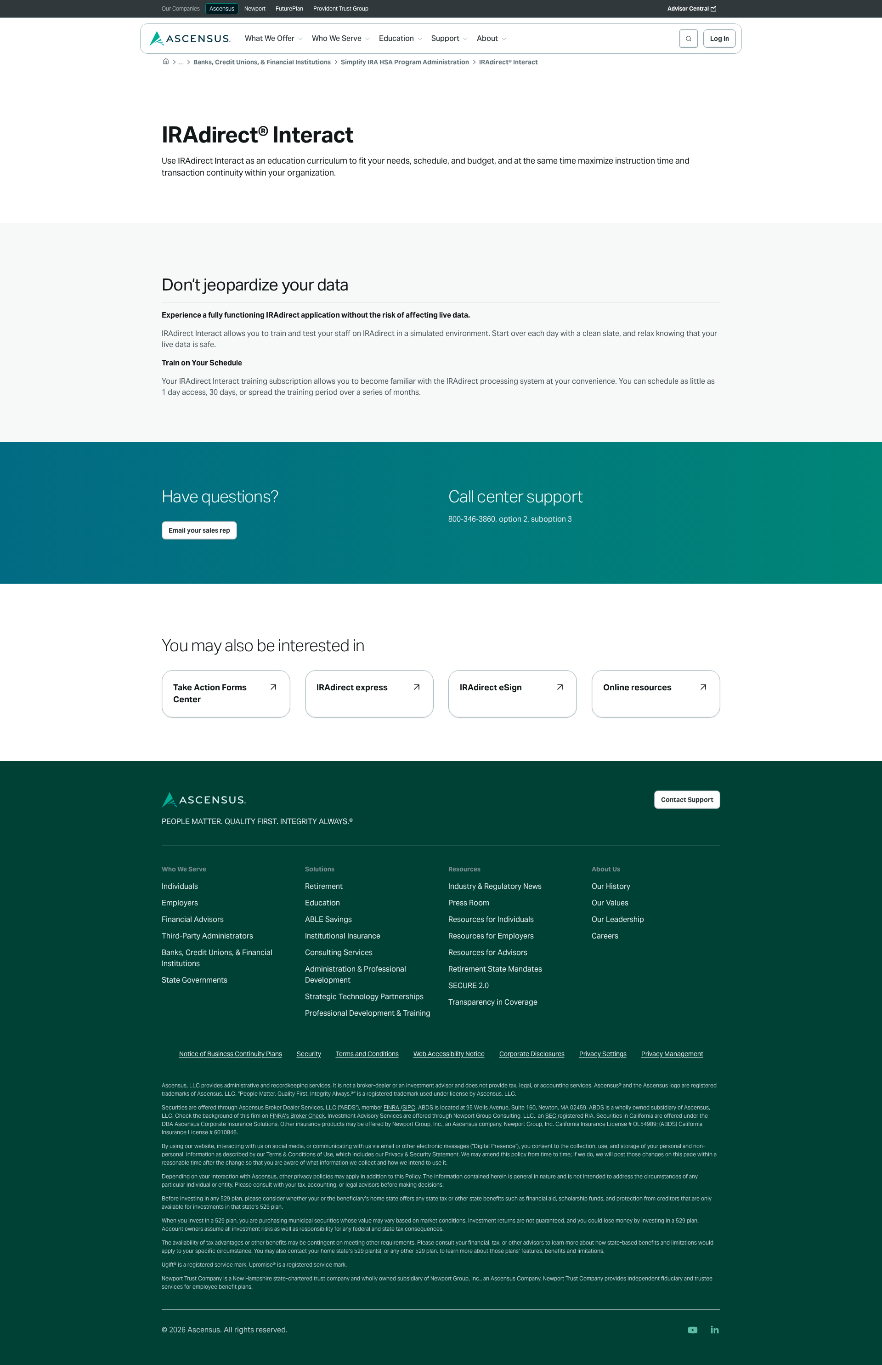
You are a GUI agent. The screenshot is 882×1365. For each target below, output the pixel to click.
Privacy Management (672, 1054)
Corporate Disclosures (532, 1054)
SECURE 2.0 (468, 985)
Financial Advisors (193, 919)
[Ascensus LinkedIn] (714, 1330)
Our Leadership (618, 919)
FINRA (392, 1107)
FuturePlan (289, 8)
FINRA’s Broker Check (297, 1115)
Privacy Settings (603, 1054)
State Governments (194, 980)
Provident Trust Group (340, 8)
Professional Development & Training (367, 1013)
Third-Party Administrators (207, 936)
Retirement (324, 886)
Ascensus (221, 8)
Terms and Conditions (367, 1054)
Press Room (468, 903)
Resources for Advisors (487, 952)
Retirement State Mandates (495, 969)
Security (309, 1054)
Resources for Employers (491, 936)
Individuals (180, 886)
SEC (551, 1115)
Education (322, 903)
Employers (180, 903)
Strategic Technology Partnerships (364, 996)
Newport (255, 8)
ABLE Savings (328, 919)
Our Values (610, 903)
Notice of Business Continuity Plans (230, 1054)
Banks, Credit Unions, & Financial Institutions (217, 958)
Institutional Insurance (342, 936)
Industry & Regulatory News (495, 886)
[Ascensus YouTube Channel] (692, 1330)
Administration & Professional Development (355, 974)
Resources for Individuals (491, 919)
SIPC (408, 1107)
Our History (611, 886)
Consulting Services (339, 952)
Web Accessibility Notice (449, 1054)
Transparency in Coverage (492, 1002)
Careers (605, 936)
